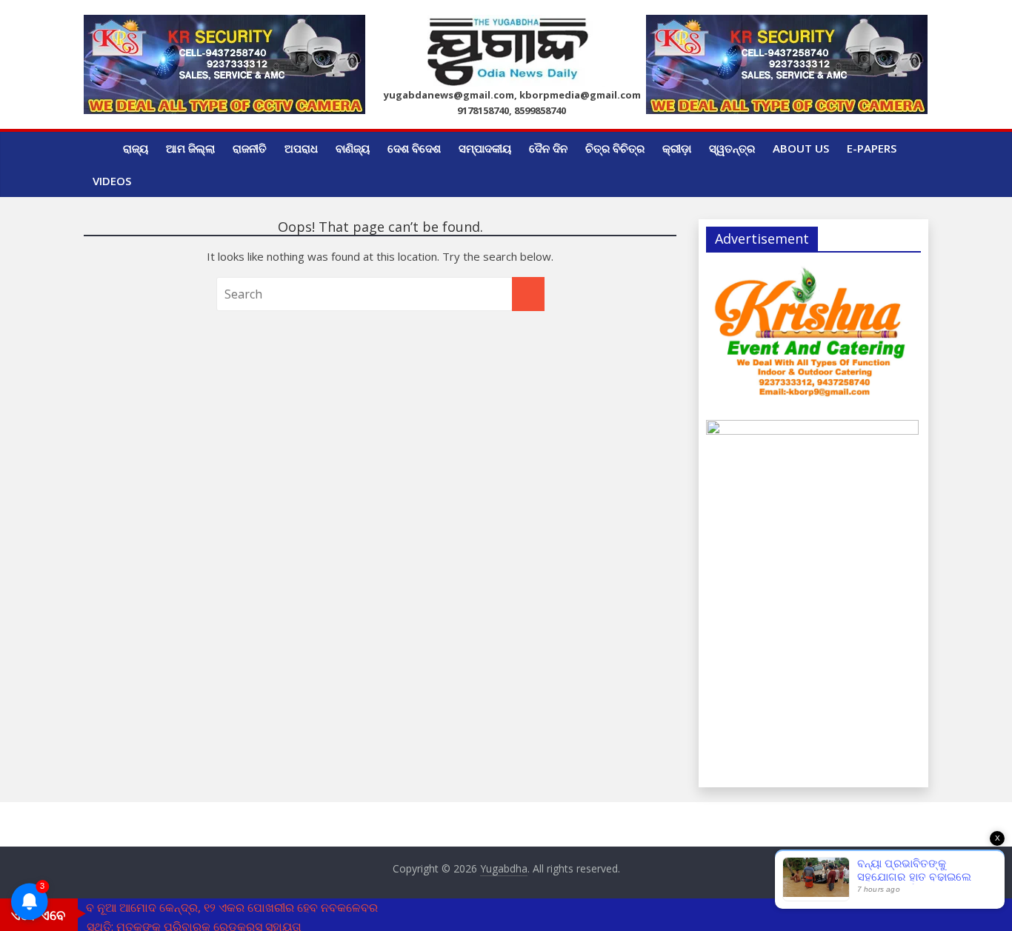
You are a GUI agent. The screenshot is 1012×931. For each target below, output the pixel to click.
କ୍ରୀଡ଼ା (676, 148)
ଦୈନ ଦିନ (548, 148)
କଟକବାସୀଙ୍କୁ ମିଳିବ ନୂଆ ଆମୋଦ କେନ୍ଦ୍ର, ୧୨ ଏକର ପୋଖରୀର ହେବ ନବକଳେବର (189, 907)
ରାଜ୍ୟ (135, 148)
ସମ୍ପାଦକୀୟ (485, 148)
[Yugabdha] (99, 148)
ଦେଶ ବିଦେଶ (414, 148)
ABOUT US (801, 148)
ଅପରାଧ (301, 148)
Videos (112, 180)
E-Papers (871, 148)
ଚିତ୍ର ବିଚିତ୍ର (615, 148)
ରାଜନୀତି (250, 148)
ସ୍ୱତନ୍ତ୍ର (732, 148)
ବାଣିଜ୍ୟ (353, 148)
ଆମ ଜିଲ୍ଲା (190, 148)
